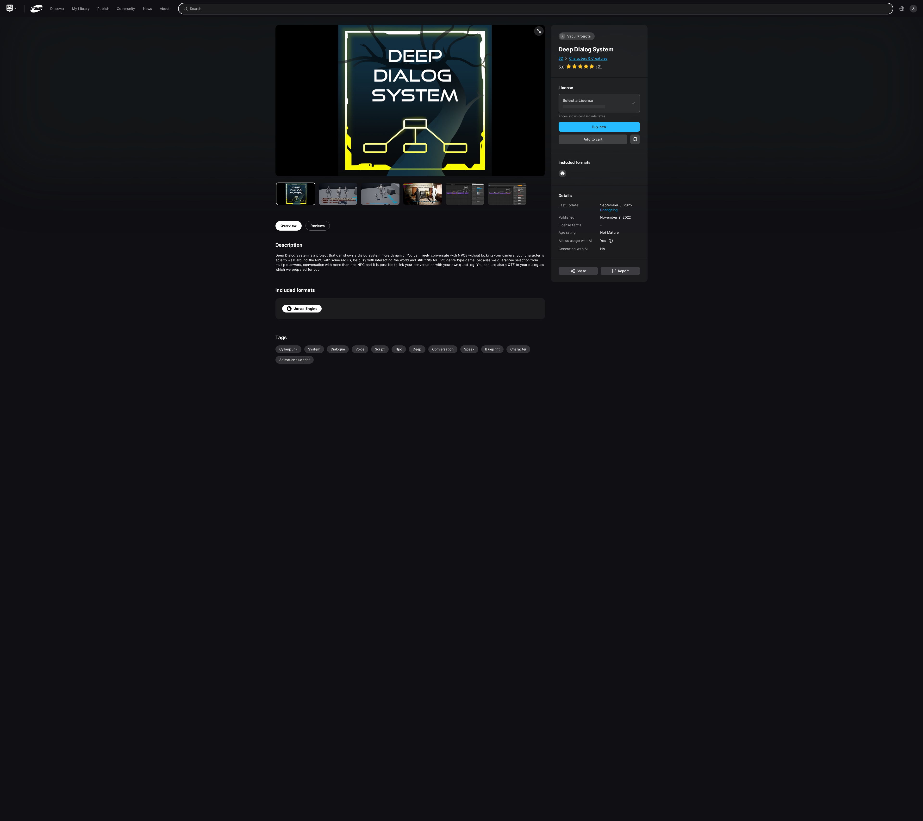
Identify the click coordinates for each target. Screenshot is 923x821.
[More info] (611, 241)
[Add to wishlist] (635, 139)
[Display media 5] (507, 194)
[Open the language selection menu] (902, 8)
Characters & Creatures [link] (588, 58)
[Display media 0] (295, 194)
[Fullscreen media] (539, 31)
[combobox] (539, 8)
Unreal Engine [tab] (305, 308)
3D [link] (561, 58)
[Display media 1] (338, 194)
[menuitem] (57, 8)
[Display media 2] (380, 194)
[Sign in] (913, 8)
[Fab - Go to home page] (36, 8)
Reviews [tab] (318, 226)
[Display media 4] (465, 194)
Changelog (609, 210)
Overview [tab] (289, 226)
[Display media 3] (422, 194)
